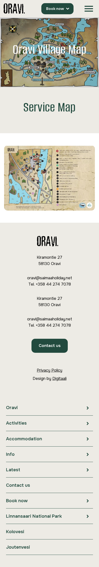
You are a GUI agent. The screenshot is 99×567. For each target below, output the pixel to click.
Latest (13, 470)
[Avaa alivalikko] (88, 407)
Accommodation (24, 439)
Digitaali (59, 378)
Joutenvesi (18, 547)
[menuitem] (49, 408)
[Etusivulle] (14, 8)
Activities (16, 423)
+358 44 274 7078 (53, 284)
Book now (55, 8)
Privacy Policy (49, 370)
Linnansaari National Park (34, 516)
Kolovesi (15, 532)
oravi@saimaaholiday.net (49, 277)
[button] (89, 8)
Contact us (50, 345)
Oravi (12, 408)
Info (10, 454)
